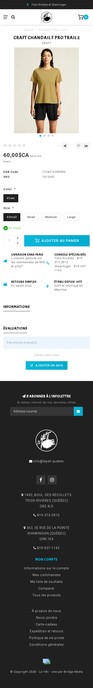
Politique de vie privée (46, 638)
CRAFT (46, 43)
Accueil (28, 30)
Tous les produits (46, 595)
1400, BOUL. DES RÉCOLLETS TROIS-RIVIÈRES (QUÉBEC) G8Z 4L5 (48, 500)
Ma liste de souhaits (46, 581)
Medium (51, 217)
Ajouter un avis (49, 365)
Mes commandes (47, 575)
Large (71, 217)
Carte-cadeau (46, 624)
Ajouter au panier (59, 241)
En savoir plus (21, 285)
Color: (9, 189)
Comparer (46, 588)
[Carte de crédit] (46, 661)
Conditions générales (46, 644)
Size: (8, 208)
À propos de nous (46, 611)
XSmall (12, 217)
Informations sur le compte (46, 568)
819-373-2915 (48, 515)
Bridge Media (73, 671)
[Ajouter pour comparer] (86, 145)
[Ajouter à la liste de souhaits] (78, 145)
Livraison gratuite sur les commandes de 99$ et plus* (28, 262)
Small (31, 217)
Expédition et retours (46, 631)
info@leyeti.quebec (48, 461)
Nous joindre (46, 617)
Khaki (11, 198)
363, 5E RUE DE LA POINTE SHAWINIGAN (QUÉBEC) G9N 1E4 (48, 533)
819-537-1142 (48, 548)
